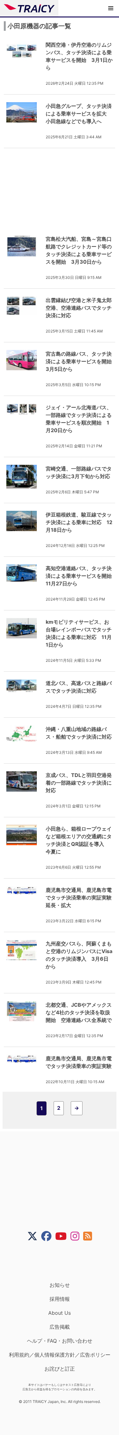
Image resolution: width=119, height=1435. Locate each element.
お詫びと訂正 (59, 1369)
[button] (110, 8)
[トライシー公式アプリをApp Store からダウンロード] (63, 1261)
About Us (59, 1313)
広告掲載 (60, 1327)
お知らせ (60, 1285)
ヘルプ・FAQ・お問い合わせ (59, 1341)
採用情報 (60, 1299)
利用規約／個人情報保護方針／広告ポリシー (59, 1355)
